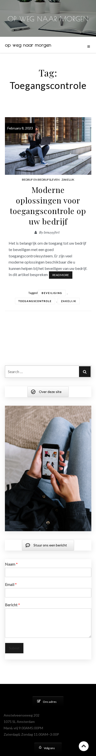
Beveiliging (52, 292)
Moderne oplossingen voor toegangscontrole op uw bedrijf (48, 205)
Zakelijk (68, 179)
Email (11, 584)
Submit (14, 648)
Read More (60, 275)
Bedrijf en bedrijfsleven (41, 179)
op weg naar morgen (28, 45)
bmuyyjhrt (51, 232)
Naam (11, 564)
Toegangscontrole (35, 301)
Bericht (12, 604)
